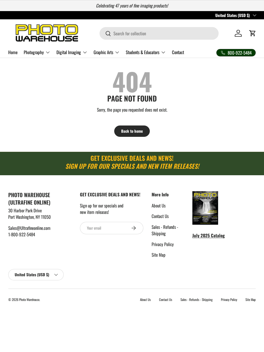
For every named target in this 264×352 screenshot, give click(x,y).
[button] (252, 33)
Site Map (159, 255)
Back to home (132, 131)
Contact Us (160, 216)
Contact (178, 52)
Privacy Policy (163, 244)
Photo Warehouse (29, 299)
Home (13, 52)
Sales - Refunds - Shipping (165, 230)
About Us (159, 205)
